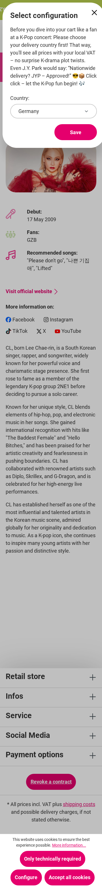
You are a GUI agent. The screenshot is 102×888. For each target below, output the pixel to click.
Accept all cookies (69, 877)
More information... (69, 845)
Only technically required (52, 859)
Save (75, 132)
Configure (26, 877)
